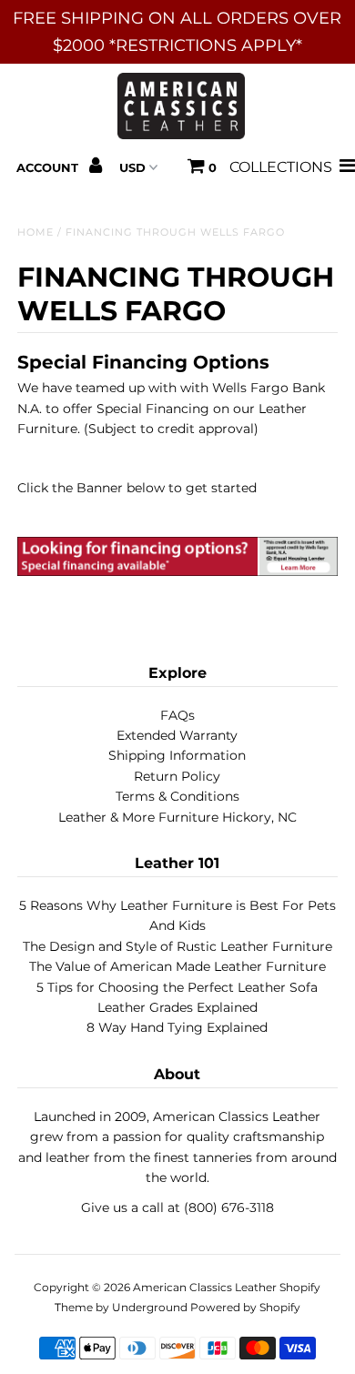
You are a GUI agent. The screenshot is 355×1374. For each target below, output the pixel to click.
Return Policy (177, 776)
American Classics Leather (205, 1287)
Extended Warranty (177, 735)
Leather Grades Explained (177, 1007)
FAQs (177, 715)
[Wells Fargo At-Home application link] (177, 571)
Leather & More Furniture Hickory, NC (177, 817)
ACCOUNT (49, 167)
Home (35, 232)
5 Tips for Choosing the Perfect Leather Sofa (177, 987)
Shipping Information (177, 755)
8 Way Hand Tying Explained (177, 1027)
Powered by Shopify (245, 1307)
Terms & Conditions (177, 796)
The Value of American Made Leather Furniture (177, 966)
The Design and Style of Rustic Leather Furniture (177, 946)
